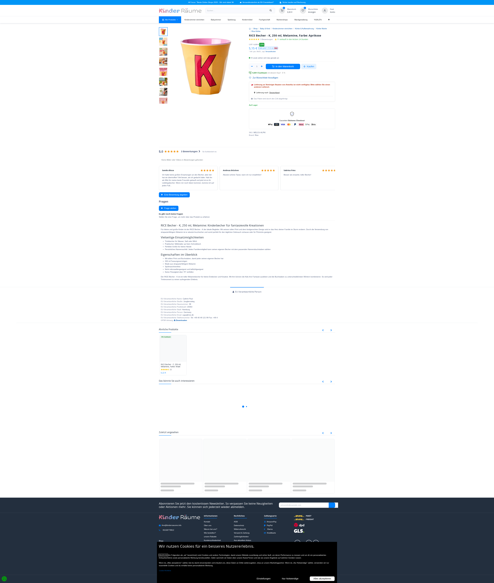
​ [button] (332, 505)
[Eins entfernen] (251, 66)
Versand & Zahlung (241, 533)
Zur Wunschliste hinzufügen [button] (265, 78)
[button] (268, 48)
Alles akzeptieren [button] (322, 578)
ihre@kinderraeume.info (171, 525)
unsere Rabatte (210, 537)
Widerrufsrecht (240, 529)
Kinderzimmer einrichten (282, 29)
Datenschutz (239, 526)
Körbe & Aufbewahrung (304, 29)
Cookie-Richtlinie (165, 571)
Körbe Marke (321, 29)
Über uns (207, 526)
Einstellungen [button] (264, 578)
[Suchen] (270, 10)
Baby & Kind (265, 29)
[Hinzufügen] (261, 66)
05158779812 (168, 530)
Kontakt (207, 522)
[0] (282, 10)
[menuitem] (170, 19)
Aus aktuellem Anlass (242, 541)
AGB (236, 522)
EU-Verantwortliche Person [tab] (248, 291)
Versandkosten (270, 51)
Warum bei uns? (210, 529)
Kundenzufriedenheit (212, 541)
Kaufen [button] (310, 66)
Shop (255, 29)
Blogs (161, 541)
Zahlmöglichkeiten (241, 537)
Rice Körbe (256, 31)
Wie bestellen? (210, 533)
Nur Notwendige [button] (290, 578)
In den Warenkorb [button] (284, 66)
